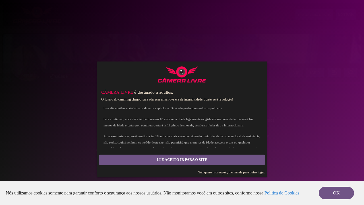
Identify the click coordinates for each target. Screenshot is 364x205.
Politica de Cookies (281, 192)
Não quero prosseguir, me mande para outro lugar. (231, 172)
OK (336, 192)
